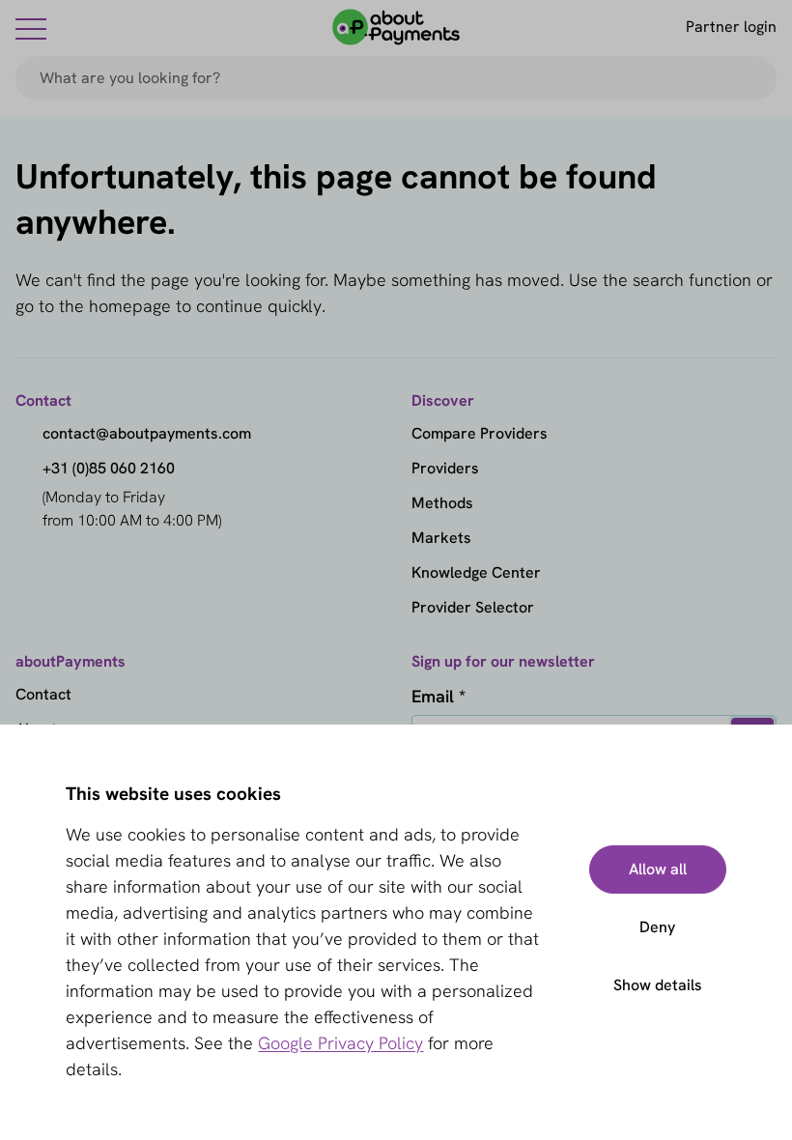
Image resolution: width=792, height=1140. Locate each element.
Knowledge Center (476, 572)
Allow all (658, 869)
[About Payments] (396, 27)
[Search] (753, 78)
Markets (441, 537)
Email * (438, 696)
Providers (445, 468)
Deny (657, 927)
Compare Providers (479, 433)
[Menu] (30, 28)
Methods (442, 503)
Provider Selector (472, 607)
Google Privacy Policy (340, 1043)
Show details (657, 985)
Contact (43, 694)
